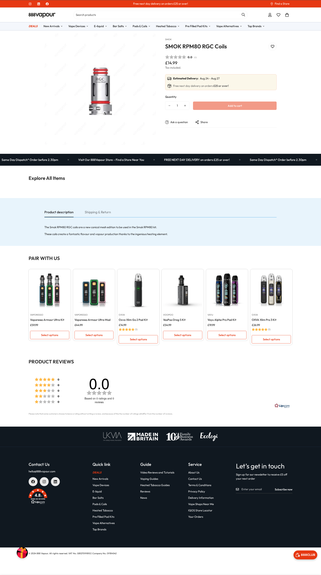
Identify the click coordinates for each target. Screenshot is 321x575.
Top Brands (254, 26)
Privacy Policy (196, 491)
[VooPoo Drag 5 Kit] (182, 290)
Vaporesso (36, 314)
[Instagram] (30, 3)
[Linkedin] (38, 3)
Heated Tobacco (166, 26)
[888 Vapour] (42, 15)
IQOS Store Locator (200, 510)
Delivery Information (201, 497)
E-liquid (99, 26)
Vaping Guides (149, 479)
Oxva (122, 314)
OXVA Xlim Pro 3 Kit (264, 320)
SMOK (168, 39)
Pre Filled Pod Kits (196, 26)
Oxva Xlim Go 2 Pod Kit (133, 320)
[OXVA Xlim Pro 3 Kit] (271, 290)
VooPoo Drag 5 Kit (174, 320)
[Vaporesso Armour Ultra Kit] (49, 290)
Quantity (170, 97)
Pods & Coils (140, 26)
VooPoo (168, 314)
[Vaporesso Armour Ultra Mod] (94, 290)
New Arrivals (51, 26)
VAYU (210, 314)
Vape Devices (76, 26)
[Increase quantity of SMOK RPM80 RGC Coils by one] (185, 106)
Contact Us (195, 479)
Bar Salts (118, 26)
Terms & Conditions (199, 485)
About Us (193, 472)
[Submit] (243, 15)
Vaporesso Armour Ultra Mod (92, 320)
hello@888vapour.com (42, 471)
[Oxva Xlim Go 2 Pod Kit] (138, 290)
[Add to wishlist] (272, 46)
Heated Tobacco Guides (155, 485)
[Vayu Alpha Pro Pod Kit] (227, 290)
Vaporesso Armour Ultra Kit (47, 320)
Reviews (145, 491)
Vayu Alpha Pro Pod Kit (221, 320)
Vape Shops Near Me (201, 504)
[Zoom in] (148, 41)
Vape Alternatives (227, 26)
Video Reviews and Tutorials (157, 472)
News (143, 497)
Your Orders (195, 516)
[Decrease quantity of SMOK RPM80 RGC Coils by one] (169, 106)
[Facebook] (47, 3)
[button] (287, 15)
